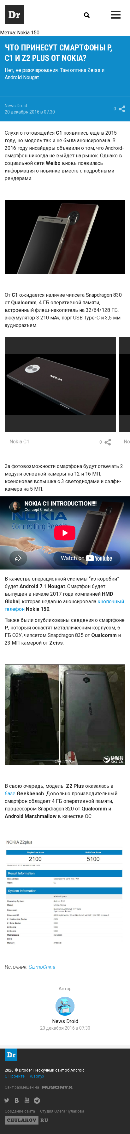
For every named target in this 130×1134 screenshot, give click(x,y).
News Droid (16, 105)
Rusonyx (36, 1076)
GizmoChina (42, 967)
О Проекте (15, 1076)
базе (11, 794)
